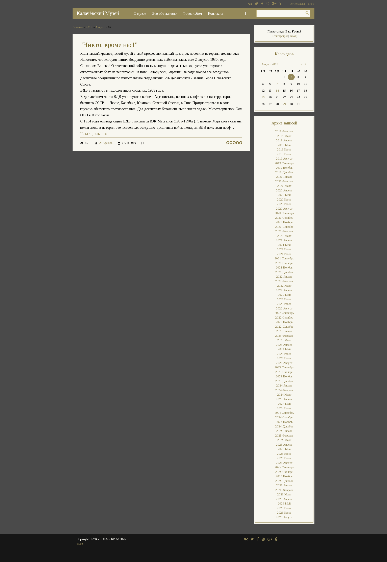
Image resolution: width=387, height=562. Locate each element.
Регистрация (297, 3)
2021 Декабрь (284, 272)
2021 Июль (284, 254)
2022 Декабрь (284, 326)
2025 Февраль (284, 435)
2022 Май (284, 294)
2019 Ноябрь (284, 167)
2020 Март (284, 185)
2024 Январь (284, 385)
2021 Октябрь (284, 263)
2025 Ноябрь (284, 476)
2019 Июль (284, 154)
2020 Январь (284, 176)
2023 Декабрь (284, 381)
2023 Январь (284, 331)
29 (284, 104)
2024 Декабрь (284, 426)
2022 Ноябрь (284, 322)
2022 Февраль (284, 281)
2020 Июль (284, 204)
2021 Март (284, 235)
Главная (78, 27)
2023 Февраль (284, 335)
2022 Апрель (284, 290)
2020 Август (284, 208)
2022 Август (284, 308)
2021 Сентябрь (284, 258)
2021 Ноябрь (284, 267)
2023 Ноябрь (284, 376)
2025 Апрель (284, 444)
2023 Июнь (284, 353)
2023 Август (284, 363)
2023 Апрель (284, 344)
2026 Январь (284, 485)
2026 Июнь (284, 508)
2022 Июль (284, 303)
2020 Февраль (284, 181)
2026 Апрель (284, 499)
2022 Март (284, 285)
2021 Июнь (284, 249)
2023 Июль (284, 358)
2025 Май (284, 449)
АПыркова (105, 142)
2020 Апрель (284, 190)
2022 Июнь (284, 299)
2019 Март (284, 136)
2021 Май (284, 245)
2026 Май (284, 503)
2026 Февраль (284, 490)
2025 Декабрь (284, 481)
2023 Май (284, 349)
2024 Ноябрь (284, 421)
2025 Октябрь (284, 471)
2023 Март (284, 340)
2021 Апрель (284, 240)
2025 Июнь (284, 453)
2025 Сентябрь (284, 467)
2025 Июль (284, 458)
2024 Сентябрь (284, 412)
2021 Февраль (284, 231)
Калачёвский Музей (98, 13)
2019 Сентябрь (284, 163)
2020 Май (284, 194)
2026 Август (284, 517)
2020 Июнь (284, 199)
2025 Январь (284, 430)
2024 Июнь (284, 408)
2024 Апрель (284, 399)
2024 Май (284, 403)
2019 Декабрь (284, 172)
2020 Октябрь (284, 217)
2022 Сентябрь (284, 312)
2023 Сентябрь (284, 367)
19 (263, 97)
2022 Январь (284, 276)
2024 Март (284, 394)
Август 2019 (270, 64)
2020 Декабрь (284, 226)
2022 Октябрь (284, 317)
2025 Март (284, 440)
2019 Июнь (284, 149)
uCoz (80, 543)
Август (100, 27)
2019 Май (284, 145)
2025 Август (284, 462)
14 (277, 90)
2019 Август (284, 158)
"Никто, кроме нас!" (108, 44)
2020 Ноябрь (284, 222)
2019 (89, 27)
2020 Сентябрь (284, 213)
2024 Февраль (284, 390)
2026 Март (284, 494)
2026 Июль (284, 512)
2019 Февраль (284, 131)
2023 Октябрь (284, 372)
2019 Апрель (284, 140)
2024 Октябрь (284, 417)
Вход (311, 3)
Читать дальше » (93, 134)
